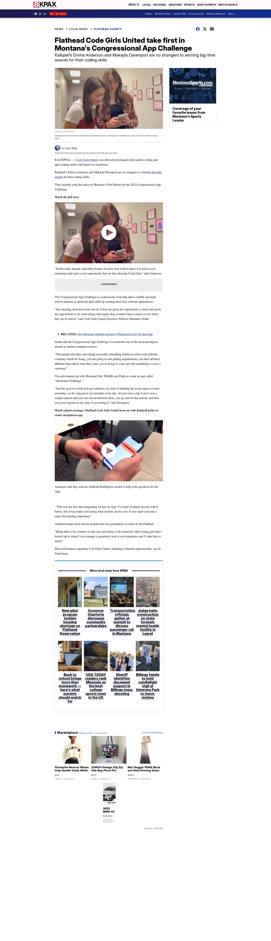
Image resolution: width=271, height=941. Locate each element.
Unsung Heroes (196, 13)
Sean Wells (71, 148)
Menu (133, 4)
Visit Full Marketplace (152, 732)
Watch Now (227, 4)
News (59, 29)
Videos (148, 13)
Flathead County (108, 29)
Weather (175, 4)
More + (231, 13)
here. (65, 553)
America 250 (179, 13)
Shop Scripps (206, 4)
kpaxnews (45, 14)
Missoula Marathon (216, 13)
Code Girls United (86, 160)
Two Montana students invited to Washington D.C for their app (115, 334)
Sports (189, 4)
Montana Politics (162, 13)
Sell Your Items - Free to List (92, 733)
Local (146, 4)
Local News (78, 29)
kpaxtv (36, 14)
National (160, 4)
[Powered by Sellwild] (158, 828)
